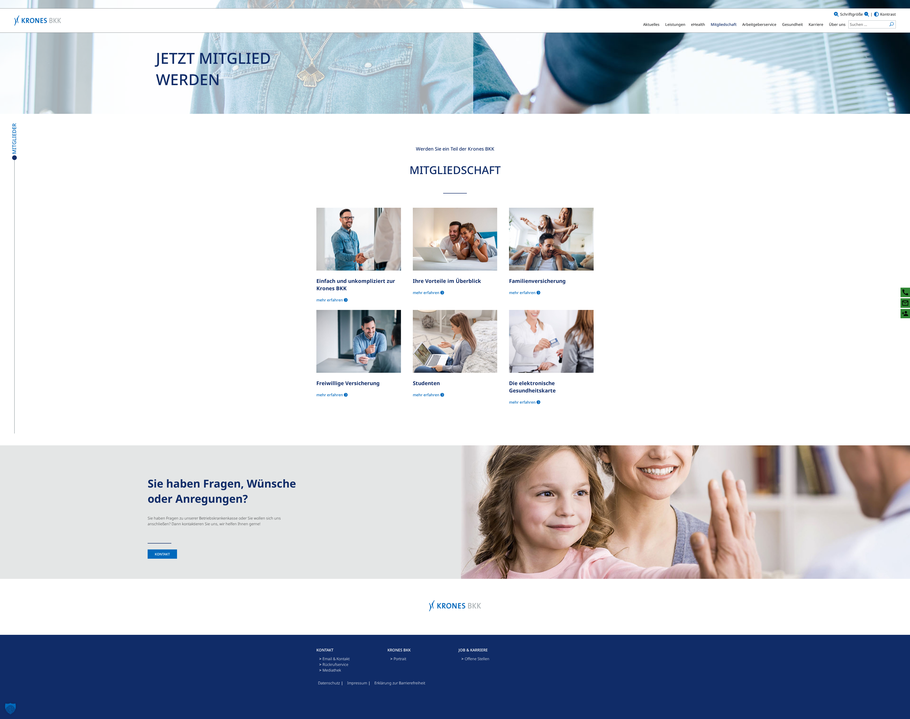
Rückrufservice (335, 664)
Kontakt (162, 554)
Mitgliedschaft (724, 24)
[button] (10, 708)
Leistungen (675, 24)
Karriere (816, 24)
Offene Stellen (477, 658)
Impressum (357, 683)
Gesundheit (792, 24)
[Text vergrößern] (836, 14)
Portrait (400, 658)
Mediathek (332, 670)
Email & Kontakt (336, 658)
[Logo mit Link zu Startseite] (39, 20)
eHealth (698, 24)
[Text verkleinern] (866, 14)
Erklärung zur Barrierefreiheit (399, 683)
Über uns (837, 24)
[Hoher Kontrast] (876, 14)
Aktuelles (651, 24)
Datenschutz (329, 683)
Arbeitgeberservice (759, 24)
